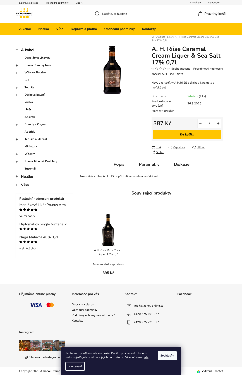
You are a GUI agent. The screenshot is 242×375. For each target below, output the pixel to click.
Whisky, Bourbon (36, 72)
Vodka (29, 102)
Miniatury (31, 146)
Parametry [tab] (149, 164)
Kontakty (77, 321)
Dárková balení (35, 95)
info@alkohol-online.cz (148, 306)
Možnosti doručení (163, 111)
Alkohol (28, 49)
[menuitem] (25, 29)
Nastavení (75, 366)
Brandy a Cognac (36, 124)
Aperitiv (30, 132)
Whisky (30, 154)
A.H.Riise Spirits (172, 74)
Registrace (213, 2)
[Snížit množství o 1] (200, 123)
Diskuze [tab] (182, 164)
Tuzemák (31, 169)
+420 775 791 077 (146, 314)
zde (146, 357)
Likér (28, 109)
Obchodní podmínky (57, 2)
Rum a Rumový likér (38, 65)
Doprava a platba (28, 2)
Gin (27, 80)
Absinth (30, 117)
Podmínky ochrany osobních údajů (93, 315)
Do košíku (187, 135)
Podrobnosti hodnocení (208, 69)
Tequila (29, 87)
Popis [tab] (119, 164)
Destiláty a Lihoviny (37, 58)
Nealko (27, 176)
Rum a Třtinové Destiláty (41, 161)
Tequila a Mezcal (36, 139)
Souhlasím (167, 356)
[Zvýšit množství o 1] (218, 123)
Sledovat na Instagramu (44, 357)
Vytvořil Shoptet (212, 371)
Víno (25, 185)
